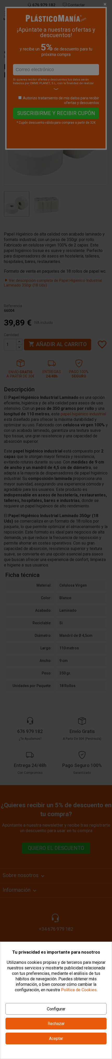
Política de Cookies (79, 989)
